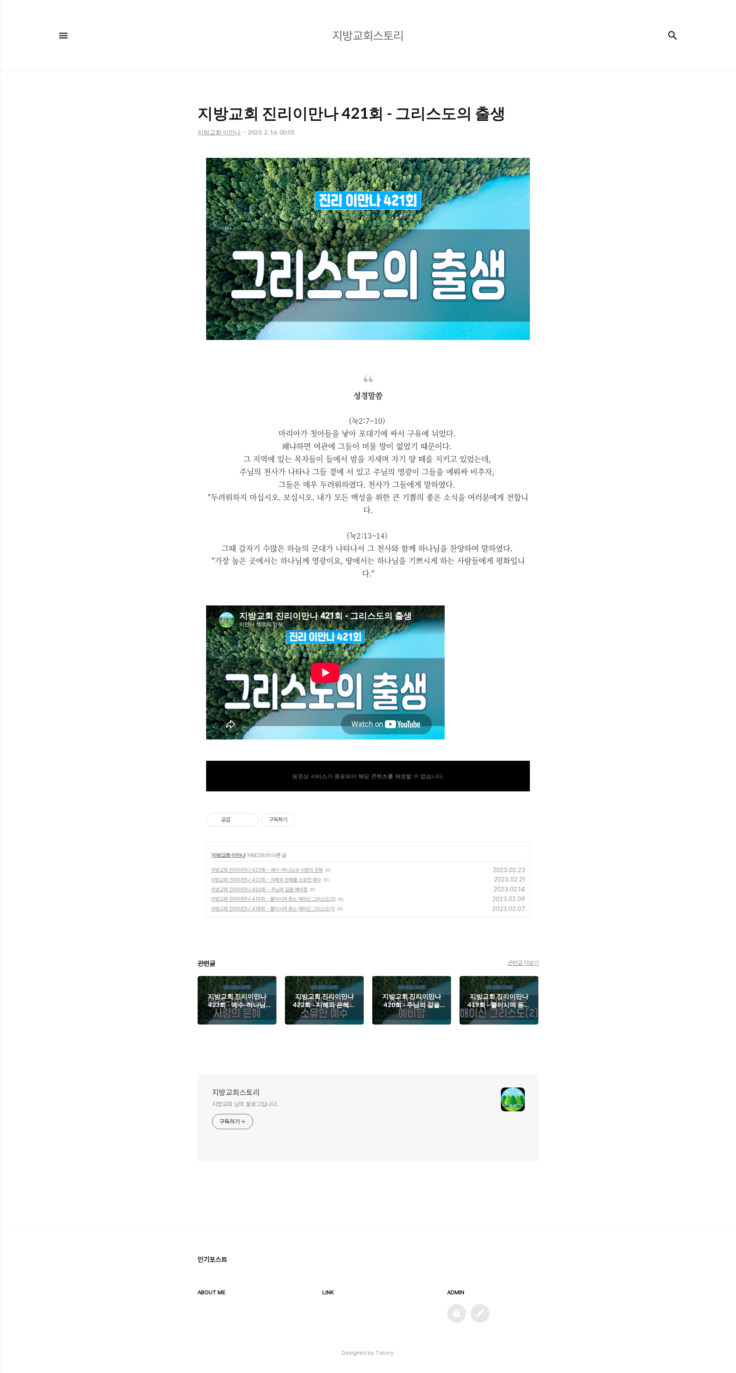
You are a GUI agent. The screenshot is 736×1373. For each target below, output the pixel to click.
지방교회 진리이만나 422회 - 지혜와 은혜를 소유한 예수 (266, 880)
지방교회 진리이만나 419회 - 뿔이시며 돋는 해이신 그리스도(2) (273, 899)
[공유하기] (238, 820)
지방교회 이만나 (228, 855)
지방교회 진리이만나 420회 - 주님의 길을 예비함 (259, 890)
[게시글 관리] (249, 820)
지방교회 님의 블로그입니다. (245, 1104)
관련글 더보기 (523, 962)
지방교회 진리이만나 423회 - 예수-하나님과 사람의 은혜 (267, 870)
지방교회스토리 (236, 1092)
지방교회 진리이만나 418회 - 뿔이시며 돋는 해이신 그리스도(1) (273, 909)
